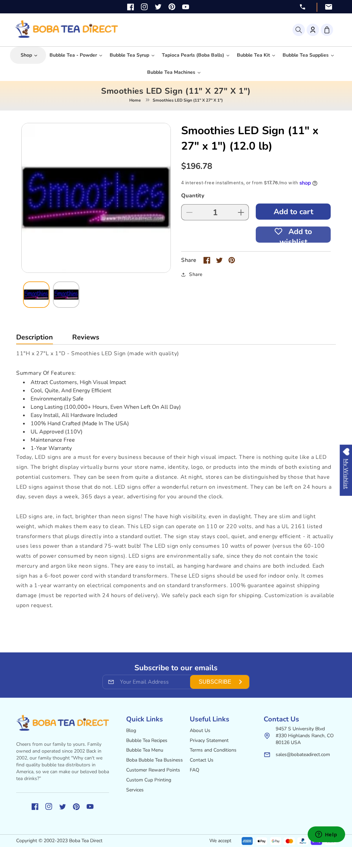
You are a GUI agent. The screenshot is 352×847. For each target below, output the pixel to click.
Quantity (192, 195)
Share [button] (195, 274)
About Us (200, 730)
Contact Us (201, 760)
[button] (298, 29)
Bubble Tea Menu (144, 750)
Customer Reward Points (153, 770)
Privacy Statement (209, 740)
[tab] (34, 339)
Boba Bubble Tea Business (154, 760)
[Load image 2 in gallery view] (66, 294)
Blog (131, 730)
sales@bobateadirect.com (303, 754)
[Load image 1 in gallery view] (36, 294)
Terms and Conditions (213, 750)
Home (135, 100)
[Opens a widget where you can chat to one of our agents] (326, 835)
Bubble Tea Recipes (146, 740)
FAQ (194, 770)
